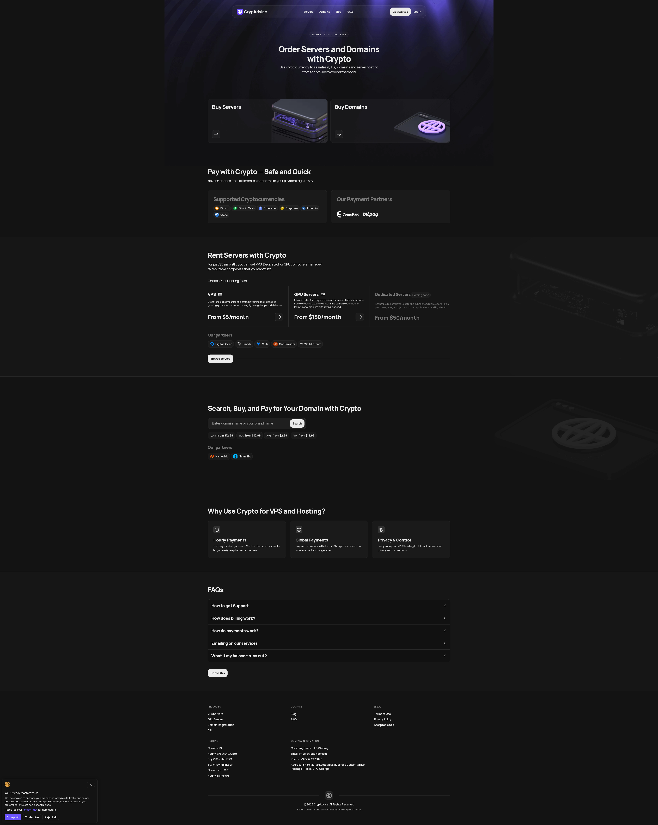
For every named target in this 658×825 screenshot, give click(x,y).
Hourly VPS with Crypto (222, 754)
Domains (324, 12)
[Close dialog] (91, 785)
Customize (32, 817)
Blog (338, 12)
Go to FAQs (217, 673)
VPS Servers (215, 714)
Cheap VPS (215, 748)
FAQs (350, 12)
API (210, 730)
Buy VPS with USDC (220, 759)
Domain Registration (221, 725)
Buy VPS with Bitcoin (220, 765)
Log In (417, 12)
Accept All (13, 817)
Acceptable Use (384, 725)
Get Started (400, 12)
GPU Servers (216, 719)
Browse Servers (220, 359)
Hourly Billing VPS (218, 775)
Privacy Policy (383, 719)
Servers (308, 12)
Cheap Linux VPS (218, 770)
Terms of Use (382, 714)
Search (297, 423)
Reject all (51, 817)
